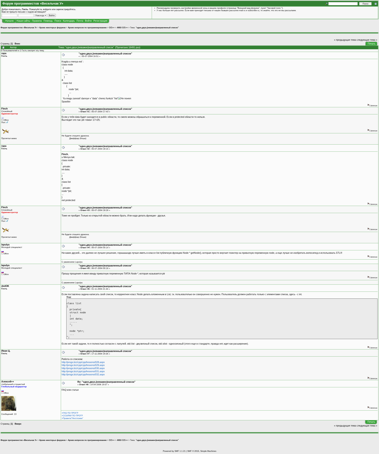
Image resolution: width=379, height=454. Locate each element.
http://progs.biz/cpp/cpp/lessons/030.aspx (83, 368)
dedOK (5, 286)
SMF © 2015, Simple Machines (201, 451)
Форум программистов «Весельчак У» (19, 27)
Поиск (57, 21)
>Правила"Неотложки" (72, 418)
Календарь (69, 21)
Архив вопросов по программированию (87, 27)
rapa (3, 53)
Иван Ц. (5, 351)
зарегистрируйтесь (65, 9)
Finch (4, 108)
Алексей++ (7, 381)
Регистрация (100, 21)
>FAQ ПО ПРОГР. (70, 413)
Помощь (48, 21)
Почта (80, 21)
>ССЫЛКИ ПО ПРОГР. (72, 415)
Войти (88, 21)
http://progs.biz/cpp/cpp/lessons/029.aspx (83, 365)
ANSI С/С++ (122, 27)
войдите (47, 9)
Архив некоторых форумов (52, 27)
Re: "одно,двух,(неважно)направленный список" (106, 382)
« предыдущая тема (345, 40)
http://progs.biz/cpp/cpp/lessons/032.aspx (83, 374)
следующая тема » (367, 40)
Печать (371, 43)
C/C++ (112, 27)
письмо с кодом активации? (32, 12)
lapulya (5, 244)
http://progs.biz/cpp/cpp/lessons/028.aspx (83, 362)
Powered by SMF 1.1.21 (174, 451)
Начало (9, 21)
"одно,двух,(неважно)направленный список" (157, 27)
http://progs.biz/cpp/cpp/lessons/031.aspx (83, 371)
